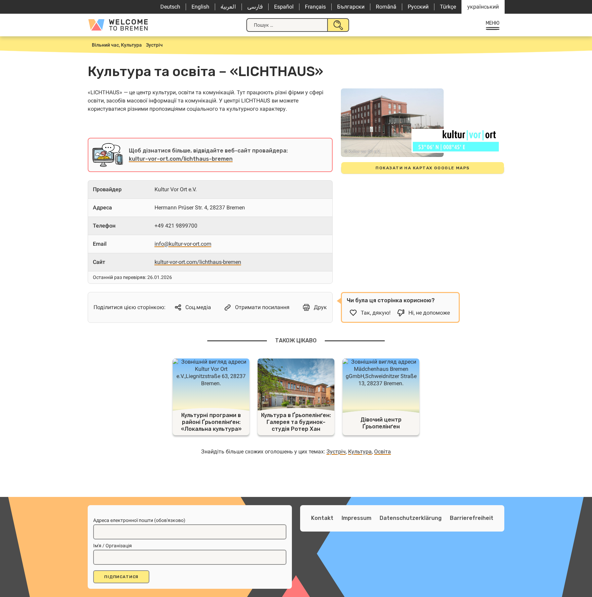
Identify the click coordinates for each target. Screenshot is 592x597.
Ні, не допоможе (429, 312)
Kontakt (322, 518)
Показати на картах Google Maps (422, 168)
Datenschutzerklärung (411, 518)
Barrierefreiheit (471, 518)
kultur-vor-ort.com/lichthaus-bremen (181, 159)
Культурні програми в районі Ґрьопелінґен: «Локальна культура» (211, 422)
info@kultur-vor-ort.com (183, 244)
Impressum (356, 518)
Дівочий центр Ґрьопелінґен (381, 423)
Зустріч (336, 451)
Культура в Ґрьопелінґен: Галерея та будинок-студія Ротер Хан (296, 422)
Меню (493, 23)
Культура (360, 451)
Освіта (382, 451)
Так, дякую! (376, 312)
